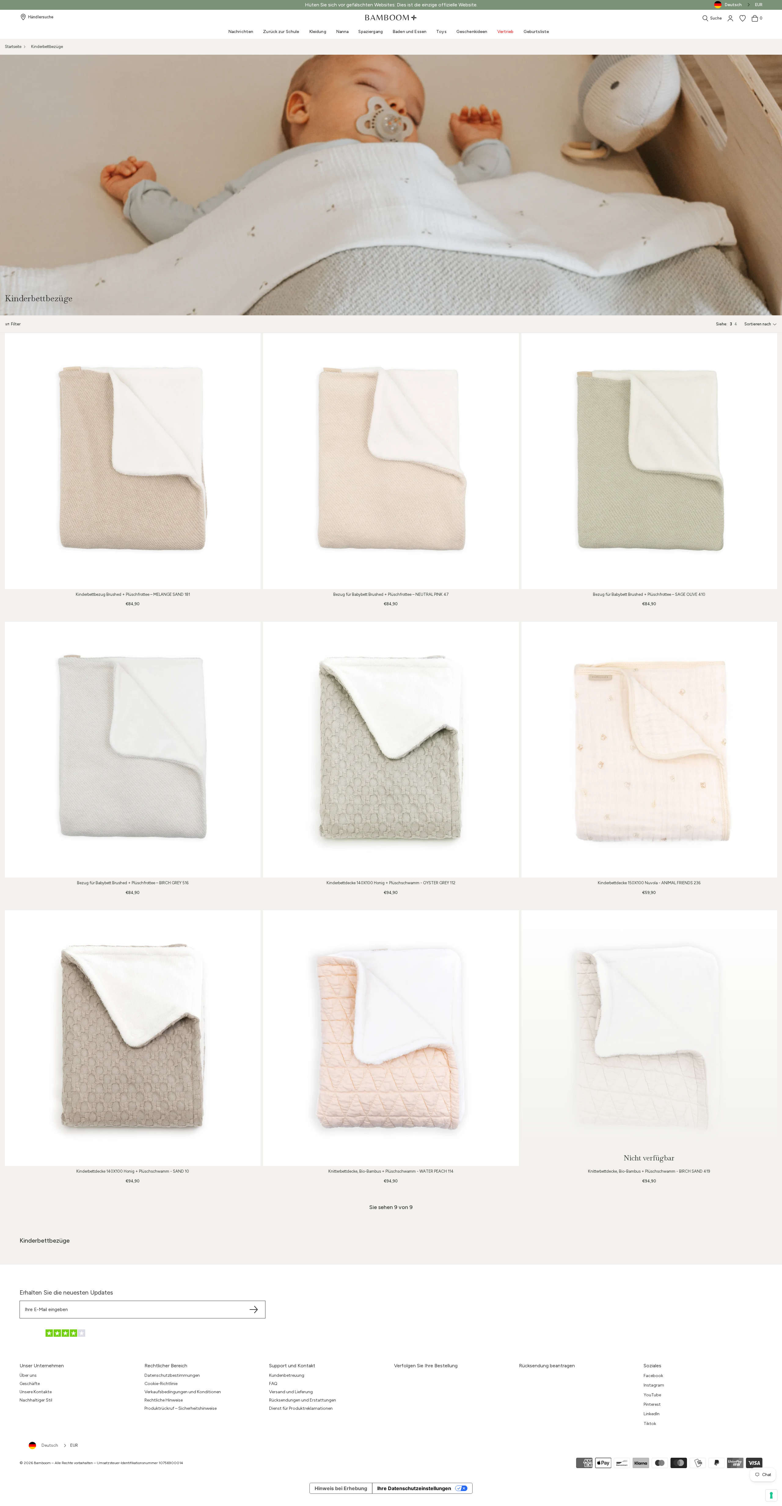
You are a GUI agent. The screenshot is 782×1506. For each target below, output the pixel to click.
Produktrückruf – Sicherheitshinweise (180, 1408)
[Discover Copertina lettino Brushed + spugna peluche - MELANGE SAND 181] (133, 461)
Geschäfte (30, 1383)
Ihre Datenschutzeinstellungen (414, 1488)
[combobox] (48, 1445)
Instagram (654, 1385)
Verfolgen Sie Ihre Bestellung (426, 1366)
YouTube (652, 1395)
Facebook (653, 1375)
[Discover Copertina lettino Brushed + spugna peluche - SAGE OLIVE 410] (649, 461)
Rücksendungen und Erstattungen (302, 1400)
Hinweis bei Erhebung (341, 1488)
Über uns (28, 1375)
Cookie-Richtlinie (160, 1383)
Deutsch (50, 1445)
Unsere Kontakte (36, 1391)
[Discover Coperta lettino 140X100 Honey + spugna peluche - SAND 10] (133, 1038)
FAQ (273, 1383)
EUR (758, 4)
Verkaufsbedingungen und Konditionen (182, 1391)
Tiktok (650, 1423)
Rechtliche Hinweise (163, 1400)
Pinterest (652, 1404)
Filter (15, 324)
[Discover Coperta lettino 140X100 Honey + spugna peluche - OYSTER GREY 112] (391, 750)
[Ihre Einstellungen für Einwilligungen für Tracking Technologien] (771, 1495)
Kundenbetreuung (286, 1375)
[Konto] (730, 18)
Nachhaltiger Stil (36, 1400)
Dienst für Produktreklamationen (301, 1408)
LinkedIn (652, 1413)
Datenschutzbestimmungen (172, 1375)
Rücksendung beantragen (547, 1366)
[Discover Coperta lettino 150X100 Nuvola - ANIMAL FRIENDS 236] (649, 750)
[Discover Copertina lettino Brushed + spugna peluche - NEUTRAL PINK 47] (391, 461)
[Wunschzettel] (742, 18)
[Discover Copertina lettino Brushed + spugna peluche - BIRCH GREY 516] (133, 750)
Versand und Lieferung (291, 1391)
